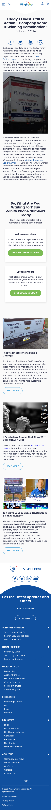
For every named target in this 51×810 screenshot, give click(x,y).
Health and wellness (14, 732)
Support (8, 713)
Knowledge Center (13, 702)
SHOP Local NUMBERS (26, 293)
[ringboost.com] (26, 4)
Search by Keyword (13, 659)
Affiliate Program (12, 690)
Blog (6, 709)
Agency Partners (12, 675)
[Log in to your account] (42, 3)
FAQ (6, 705)
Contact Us (9, 774)
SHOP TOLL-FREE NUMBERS (25, 253)
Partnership (9, 671)
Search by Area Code (14, 656)
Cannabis (9, 736)
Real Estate (9, 740)
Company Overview (14, 759)
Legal (6, 725)
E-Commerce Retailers (15, 679)
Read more (13, 391)
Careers (8, 770)
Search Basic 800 (12, 640)
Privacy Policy (8, 801)
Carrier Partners (12, 682)
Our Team (9, 766)
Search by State (12, 652)
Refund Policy (7, 805)
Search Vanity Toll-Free (15, 632)
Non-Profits (9, 743)
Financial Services (13, 747)
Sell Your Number (12, 686)
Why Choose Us (12, 763)
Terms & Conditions (10, 797)
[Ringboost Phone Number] (9, 4)
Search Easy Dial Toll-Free (16, 636)
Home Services (11, 729)
